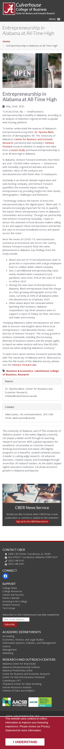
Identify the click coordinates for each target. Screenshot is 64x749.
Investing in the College (14, 601)
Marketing (7, 653)
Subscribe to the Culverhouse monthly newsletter (30, 614)
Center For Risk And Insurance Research (23, 677)
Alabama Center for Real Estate (19, 663)
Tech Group (8, 608)
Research (23, 374)
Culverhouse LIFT (11, 680)
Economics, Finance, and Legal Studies (23, 639)
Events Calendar (11, 597)
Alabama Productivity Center (17, 670)
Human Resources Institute (16, 687)
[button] (52, 19)
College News (9, 587)
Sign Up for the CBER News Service (32, 521)
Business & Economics (19, 370)
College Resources (12, 591)
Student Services (11, 604)
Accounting (8, 636)
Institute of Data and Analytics (18, 690)
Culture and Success (13, 594)
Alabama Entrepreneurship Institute (21, 667)
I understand (25, 742)
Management (9, 649)
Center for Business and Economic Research (26, 673)
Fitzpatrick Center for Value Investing (21, 683)
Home (6, 41)
